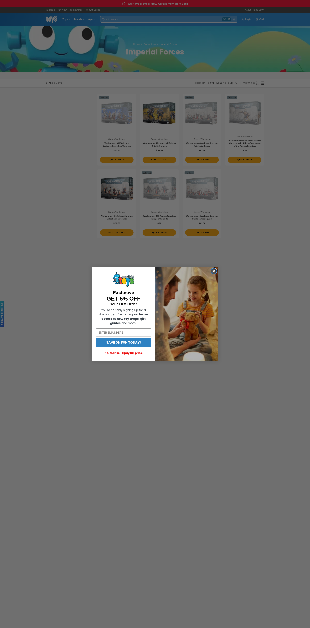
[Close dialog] (214, 271)
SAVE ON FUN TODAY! (123, 342)
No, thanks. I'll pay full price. (124, 353)
